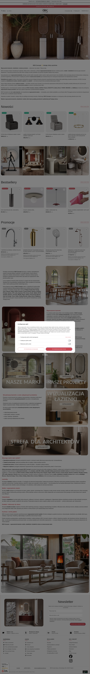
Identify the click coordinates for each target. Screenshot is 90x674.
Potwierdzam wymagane (31, 349)
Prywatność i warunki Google (23, 330)
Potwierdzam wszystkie (59, 349)
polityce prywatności (34, 329)
